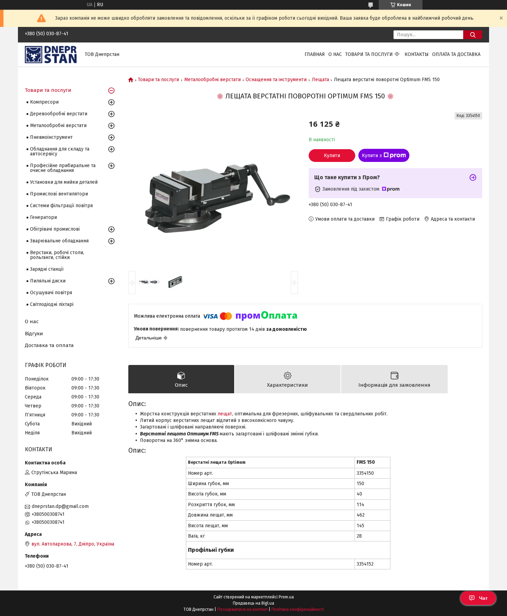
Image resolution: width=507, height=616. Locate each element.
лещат (225, 414)
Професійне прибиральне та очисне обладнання (63, 168)
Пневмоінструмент (51, 137)
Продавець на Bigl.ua (253, 603)
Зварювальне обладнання (59, 241)
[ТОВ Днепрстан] (51, 54)
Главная (315, 54)
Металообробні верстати (212, 79)
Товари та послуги (369, 54)
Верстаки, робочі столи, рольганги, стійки (57, 255)
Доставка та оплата (49, 345)
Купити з (372, 155)
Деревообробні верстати (58, 114)
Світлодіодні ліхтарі (51, 304)
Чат (483, 598)
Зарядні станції (46, 269)
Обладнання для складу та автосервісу (59, 151)
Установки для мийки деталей (64, 182)
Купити (332, 155)
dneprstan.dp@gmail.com (60, 506)
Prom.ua (286, 597)
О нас (335, 54)
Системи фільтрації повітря (61, 206)
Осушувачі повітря (51, 293)
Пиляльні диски (48, 281)
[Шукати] (472, 34)
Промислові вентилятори (59, 194)
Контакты (417, 54)
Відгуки (34, 333)
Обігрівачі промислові (55, 229)
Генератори (43, 217)
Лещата (320, 79)
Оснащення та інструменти (276, 79)
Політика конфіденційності (297, 609)
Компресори (44, 102)
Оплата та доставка (456, 54)
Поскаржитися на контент (242, 609)
